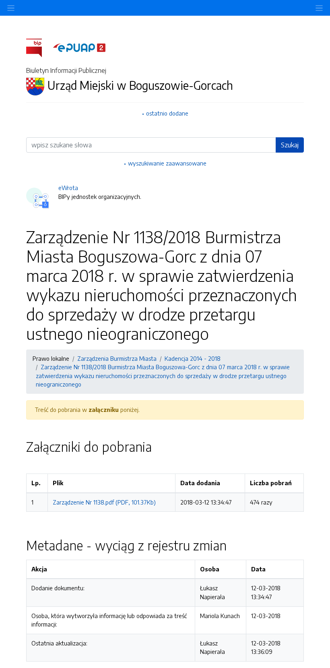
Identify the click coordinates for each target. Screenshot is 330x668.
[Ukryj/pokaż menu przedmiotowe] (10, 7)
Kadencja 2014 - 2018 (193, 358)
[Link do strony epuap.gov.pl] (79, 47)
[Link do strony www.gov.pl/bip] (39, 47)
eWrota (68, 187)
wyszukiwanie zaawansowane (167, 163)
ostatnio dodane (167, 113)
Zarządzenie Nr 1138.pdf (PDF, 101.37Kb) (104, 502)
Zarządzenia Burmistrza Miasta (117, 358)
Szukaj (290, 145)
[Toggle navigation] (319, 7)
